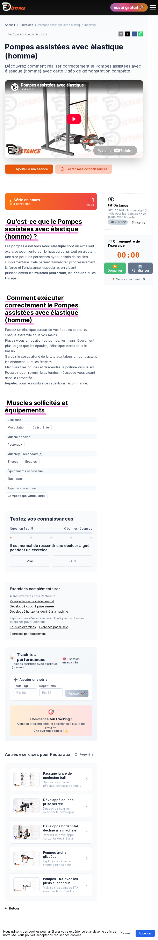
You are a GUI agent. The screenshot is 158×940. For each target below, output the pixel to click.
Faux (72, 561)
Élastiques (15, 478)
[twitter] (127, 34)
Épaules (31, 461)
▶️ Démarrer (115, 268)
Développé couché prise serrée (32, 606)
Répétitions (47, 686)
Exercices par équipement (28, 633)
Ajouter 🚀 (77, 693)
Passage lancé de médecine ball (32, 601)
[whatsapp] (140, 34)
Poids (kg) (21, 686)
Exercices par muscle (53, 627)
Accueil (10, 25)
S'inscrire (138, 222)
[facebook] (134, 34)
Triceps (13, 461)
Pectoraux (15, 444)
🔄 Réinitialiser (140, 268)
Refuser (126, 933)
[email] (120, 34)
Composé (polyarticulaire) (26, 495)
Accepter (145, 933)
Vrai (30, 561)
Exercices (26, 25)
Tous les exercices (23, 627)
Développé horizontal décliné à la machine (39, 611)
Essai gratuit (129, 7)
